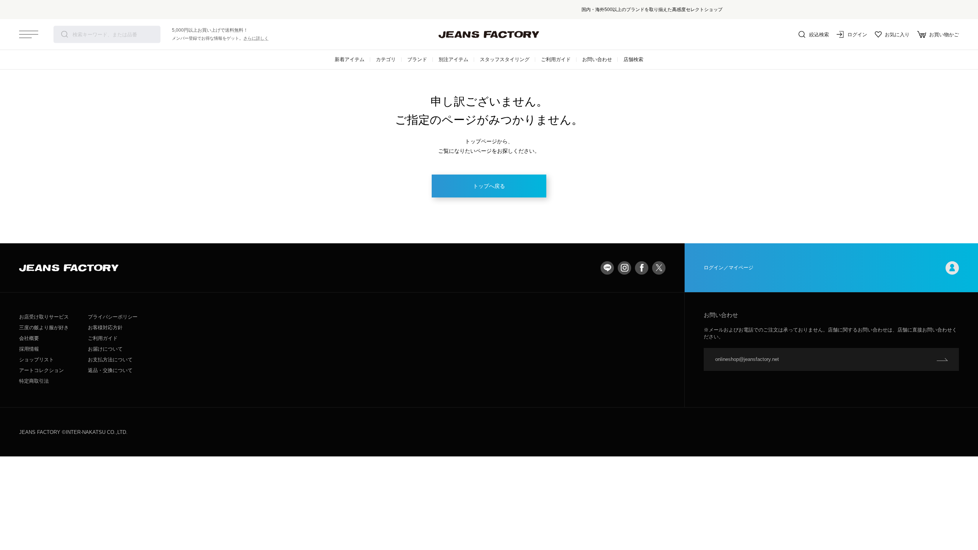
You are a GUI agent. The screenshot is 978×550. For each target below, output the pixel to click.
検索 (64, 34)
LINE (607, 268)
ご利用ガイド (556, 59)
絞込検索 (819, 34)
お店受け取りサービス (44, 317)
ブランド (417, 59)
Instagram (624, 268)
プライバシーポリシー (113, 317)
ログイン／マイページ (728, 267)
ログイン (857, 34)
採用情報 (29, 349)
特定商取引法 (34, 381)
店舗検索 (633, 59)
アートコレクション (41, 370)
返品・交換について (110, 370)
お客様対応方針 (105, 327)
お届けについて (105, 349)
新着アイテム (349, 59)
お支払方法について (110, 359)
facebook (641, 268)
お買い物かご (944, 34)
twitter (658, 268)
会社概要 (29, 338)
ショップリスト (36, 359)
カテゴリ (386, 59)
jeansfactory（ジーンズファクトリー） (489, 34)
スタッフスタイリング (504, 59)
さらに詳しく (256, 38)
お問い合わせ (597, 59)
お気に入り (897, 34)
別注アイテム (453, 59)
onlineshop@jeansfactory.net (747, 359)
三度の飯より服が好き (44, 327)
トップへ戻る (489, 186)
